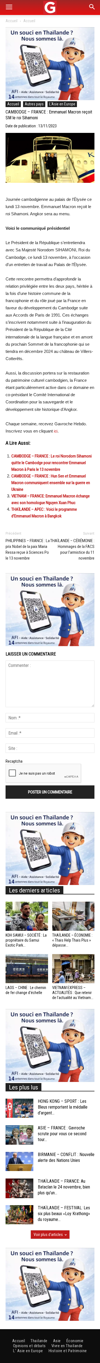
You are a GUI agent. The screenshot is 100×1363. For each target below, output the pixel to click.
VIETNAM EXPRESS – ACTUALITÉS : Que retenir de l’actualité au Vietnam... (72, 992)
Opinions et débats (29, 1345)
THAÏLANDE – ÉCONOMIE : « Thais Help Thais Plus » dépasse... (72, 940)
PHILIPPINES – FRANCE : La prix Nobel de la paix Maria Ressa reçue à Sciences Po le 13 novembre (28, 549)
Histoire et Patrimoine (68, 1350)
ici (56, 431)
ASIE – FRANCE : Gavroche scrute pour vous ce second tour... (62, 1133)
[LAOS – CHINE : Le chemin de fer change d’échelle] (27, 968)
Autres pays (34, 104)
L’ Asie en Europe (28, 1350)
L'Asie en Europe (62, 104)
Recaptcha (14, 761)
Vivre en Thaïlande (67, 1345)
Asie (57, 1340)
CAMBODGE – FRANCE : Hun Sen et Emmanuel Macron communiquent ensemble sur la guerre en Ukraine (50, 483)
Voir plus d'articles (48, 1234)
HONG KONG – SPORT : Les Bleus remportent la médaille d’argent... (63, 1107)
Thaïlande (39, 1340)
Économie (75, 1340)
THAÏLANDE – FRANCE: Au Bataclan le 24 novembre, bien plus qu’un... (64, 1187)
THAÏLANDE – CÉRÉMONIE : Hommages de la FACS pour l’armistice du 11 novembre (72, 549)
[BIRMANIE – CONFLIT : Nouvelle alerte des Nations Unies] (19, 1161)
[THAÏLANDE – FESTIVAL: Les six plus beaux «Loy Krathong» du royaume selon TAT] (19, 1214)
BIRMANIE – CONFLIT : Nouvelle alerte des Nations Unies (66, 1157)
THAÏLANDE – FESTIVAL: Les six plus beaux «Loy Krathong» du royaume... (64, 1213)
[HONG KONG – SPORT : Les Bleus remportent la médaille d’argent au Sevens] (19, 1108)
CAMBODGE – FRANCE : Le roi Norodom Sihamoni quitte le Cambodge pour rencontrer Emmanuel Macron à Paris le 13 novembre (51, 463)
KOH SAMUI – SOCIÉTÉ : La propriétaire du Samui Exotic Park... (26, 940)
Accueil (12, 21)
